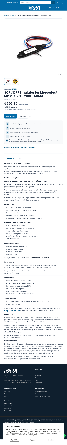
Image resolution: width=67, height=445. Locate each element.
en (59, 2)
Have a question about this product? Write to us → (20, 147)
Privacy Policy (33, 435)
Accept (32, 440)
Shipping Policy (8, 406)
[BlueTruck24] (33, 8)
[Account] (53, 7)
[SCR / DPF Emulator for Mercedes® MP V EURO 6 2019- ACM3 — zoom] (33, 48)
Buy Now (23, 116)
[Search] (53, 2)
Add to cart (10, 116)
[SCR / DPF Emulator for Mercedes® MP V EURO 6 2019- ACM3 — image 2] (15, 81)
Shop (5, 396)
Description (10, 158)
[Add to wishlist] (60, 21)
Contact (37, 378)
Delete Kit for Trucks (41, 394)
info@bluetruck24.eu (12, 2)
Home (6, 15)
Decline (51, 440)
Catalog (11, 15)
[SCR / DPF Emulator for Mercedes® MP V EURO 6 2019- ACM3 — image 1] (7, 81)
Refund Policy (8, 408)
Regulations (38, 382)
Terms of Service (9, 411)
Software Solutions (41, 391)
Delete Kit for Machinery (42, 396)
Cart (5, 394)
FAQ (19, 158)
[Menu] (6, 7)
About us (38, 375)
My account (7, 391)
